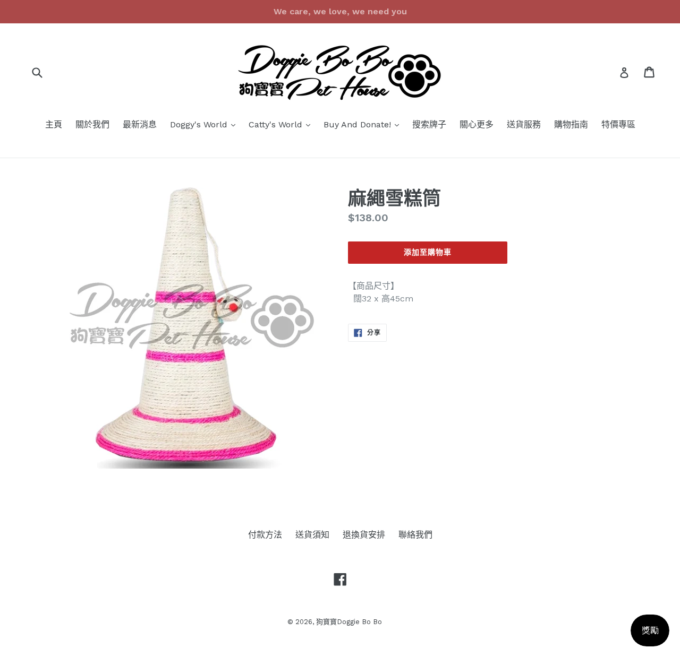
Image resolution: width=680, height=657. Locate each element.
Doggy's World (205, 124)
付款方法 (265, 535)
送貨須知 (312, 535)
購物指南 (571, 124)
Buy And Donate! (364, 124)
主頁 (53, 124)
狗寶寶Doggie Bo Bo (349, 622)
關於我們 (92, 124)
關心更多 (477, 124)
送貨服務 (524, 124)
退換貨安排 (364, 535)
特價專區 (618, 124)
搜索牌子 (429, 124)
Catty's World (282, 124)
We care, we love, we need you (340, 11)
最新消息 (140, 124)
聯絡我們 (415, 535)
